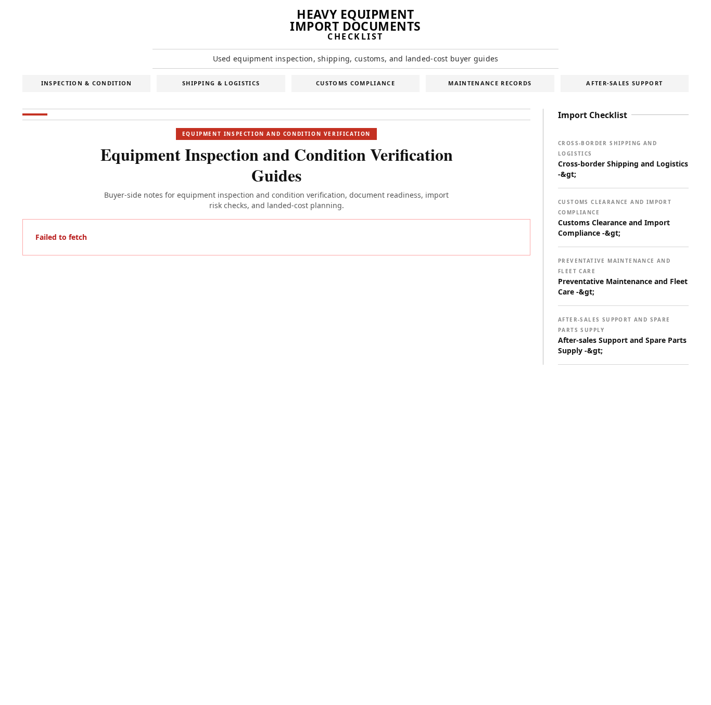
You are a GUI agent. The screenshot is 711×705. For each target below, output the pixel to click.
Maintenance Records (489, 83)
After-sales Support (624, 83)
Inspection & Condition (86, 83)
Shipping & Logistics (221, 83)
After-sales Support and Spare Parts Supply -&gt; (622, 335)
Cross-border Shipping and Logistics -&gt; (623, 159)
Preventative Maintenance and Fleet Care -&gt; (623, 277)
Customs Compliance (355, 83)
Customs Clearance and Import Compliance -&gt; (614, 218)
